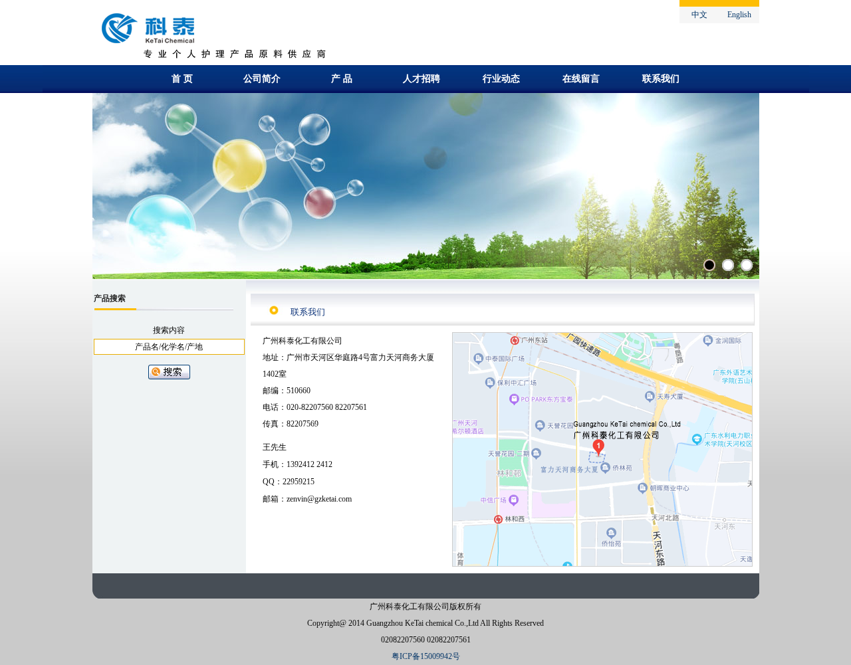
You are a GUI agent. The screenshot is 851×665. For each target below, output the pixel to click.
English (739, 14)
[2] (728, 265)
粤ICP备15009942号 (426, 656)
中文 (699, 14)
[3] (747, 265)
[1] (709, 265)
